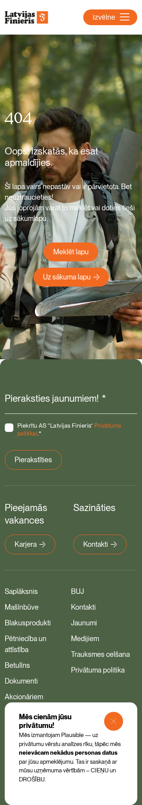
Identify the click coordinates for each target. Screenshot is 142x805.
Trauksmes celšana (100, 654)
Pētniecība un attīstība (26, 644)
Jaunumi (84, 623)
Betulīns (17, 665)
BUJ (77, 591)
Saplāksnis (21, 591)
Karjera (26, 544)
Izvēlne (104, 17)
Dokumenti (21, 681)
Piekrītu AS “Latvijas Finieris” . (69, 429)
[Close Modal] (113, 721)
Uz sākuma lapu (67, 277)
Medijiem (85, 638)
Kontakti (95, 544)
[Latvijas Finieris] (26, 17)
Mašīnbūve (22, 607)
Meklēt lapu (71, 252)
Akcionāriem (24, 697)
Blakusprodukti (28, 623)
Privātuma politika (98, 670)
